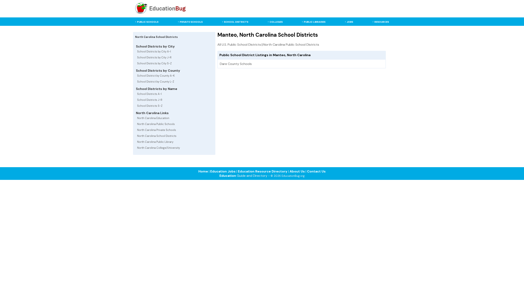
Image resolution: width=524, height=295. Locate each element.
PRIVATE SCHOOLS (191, 22)
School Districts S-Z (150, 106)
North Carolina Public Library (155, 142)
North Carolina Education (153, 118)
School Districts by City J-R (154, 57)
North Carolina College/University (158, 148)
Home (203, 171)
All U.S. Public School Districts (239, 44)
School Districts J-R (149, 100)
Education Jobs (223, 171)
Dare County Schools (236, 64)
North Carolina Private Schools (156, 130)
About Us (297, 171)
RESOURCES (381, 22)
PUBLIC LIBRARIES (314, 22)
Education (227, 176)
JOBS (350, 22)
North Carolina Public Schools (156, 124)
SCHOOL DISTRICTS (236, 22)
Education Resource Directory (262, 171)
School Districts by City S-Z (154, 63)
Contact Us (316, 171)
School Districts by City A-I (154, 51)
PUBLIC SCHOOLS (147, 22)
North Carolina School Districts (156, 136)
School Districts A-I (149, 94)
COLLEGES (276, 22)
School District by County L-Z (155, 81)
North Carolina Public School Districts (291, 44)
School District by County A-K (156, 75)
